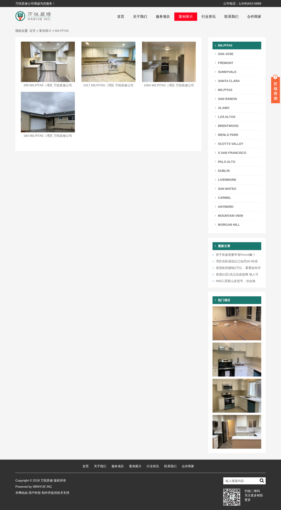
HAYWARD (225, 206)
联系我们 (231, 16)
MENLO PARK (228, 135)
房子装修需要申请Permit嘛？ (236, 254)
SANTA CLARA (229, 81)
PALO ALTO (226, 161)
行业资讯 (209, 16)
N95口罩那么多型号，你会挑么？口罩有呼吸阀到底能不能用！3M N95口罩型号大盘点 (236, 281)
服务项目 (163, 16)
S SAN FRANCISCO (232, 153)
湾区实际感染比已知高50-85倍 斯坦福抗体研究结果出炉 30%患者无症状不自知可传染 (236, 261)
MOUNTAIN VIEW (230, 215)
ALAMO (223, 108)
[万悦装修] (33, 16)
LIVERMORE (227, 179)
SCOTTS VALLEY (230, 144)
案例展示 (186, 16)
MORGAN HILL (229, 224)
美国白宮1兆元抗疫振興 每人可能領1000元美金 (235, 275)
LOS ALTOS (226, 117)
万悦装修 (47, 480)
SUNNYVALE (227, 72)
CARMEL (224, 197)
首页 (120, 16)
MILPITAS (62, 30)
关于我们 (140, 16)
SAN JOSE (225, 54)
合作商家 (254, 16)
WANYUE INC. (43, 486)
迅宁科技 (35, 492)
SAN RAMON (227, 99)
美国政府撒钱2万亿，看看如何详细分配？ (237, 268)
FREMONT (225, 63)
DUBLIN (224, 170)
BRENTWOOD (228, 126)
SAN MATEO (227, 188)
